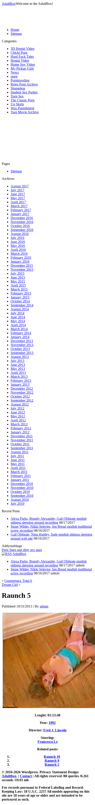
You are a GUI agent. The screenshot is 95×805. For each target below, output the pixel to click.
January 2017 (20, 214)
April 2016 (18, 250)
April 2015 (18, 285)
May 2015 (18, 281)
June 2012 (18, 412)
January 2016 (20, 261)
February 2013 (21, 380)
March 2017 (19, 206)
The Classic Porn (22, 100)
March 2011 (19, 472)
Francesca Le (48, 742)
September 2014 (22, 305)
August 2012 (20, 404)
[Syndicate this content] (7, 554)
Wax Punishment (22, 108)
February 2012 (21, 428)
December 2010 (22, 484)
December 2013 (22, 341)
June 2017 (18, 194)
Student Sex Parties (24, 92)
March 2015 (19, 289)
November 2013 (22, 345)
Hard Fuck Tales (22, 56)
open (14, 76)
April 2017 (18, 202)
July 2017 (17, 190)
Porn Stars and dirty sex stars (22, 550)
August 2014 (20, 309)
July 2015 (17, 273)
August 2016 (20, 234)
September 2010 (22, 496)
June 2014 (18, 317)
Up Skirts (17, 104)
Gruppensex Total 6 (18, 581)
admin (44, 606)
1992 (52, 723)
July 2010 (17, 503)
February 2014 (21, 333)
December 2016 (22, 218)
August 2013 (20, 357)
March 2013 (19, 376)
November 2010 (22, 488)
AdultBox (9, 4)
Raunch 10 (52, 756)
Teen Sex (17, 96)
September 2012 (22, 400)
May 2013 (18, 369)
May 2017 (18, 198)
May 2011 (18, 464)
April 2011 (18, 468)
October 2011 (20, 444)
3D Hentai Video (22, 48)
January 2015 (20, 297)
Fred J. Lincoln (54, 730)
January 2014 (20, 337)
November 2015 (22, 269)
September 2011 (22, 448)
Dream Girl (10, 585)
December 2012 (22, 388)
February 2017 (21, 210)
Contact (26, 776)
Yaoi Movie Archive (25, 112)
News (15, 72)
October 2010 (20, 492)
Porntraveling (20, 80)
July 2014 (17, 313)
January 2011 (20, 480)
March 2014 (19, 329)
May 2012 (18, 416)
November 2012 (22, 392)
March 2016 (19, 253)
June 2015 (18, 277)
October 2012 (20, 396)
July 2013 (17, 361)
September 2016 (22, 230)
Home (15, 30)
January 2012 (20, 432)
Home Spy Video (23, 64)
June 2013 (18, 365)
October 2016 (20, 226)
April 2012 (18, 420)
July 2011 (17, 456)
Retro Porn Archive (24, 84)
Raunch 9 (52, 760)
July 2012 (17, 408)
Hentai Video (20, 60)
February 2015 (21, 293)
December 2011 (22, 436)
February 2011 (21, 476)
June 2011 (18, 460)
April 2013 (18, 373)
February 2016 (21, 257)
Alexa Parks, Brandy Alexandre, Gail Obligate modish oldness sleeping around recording (49, 520)
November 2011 (22, 440)
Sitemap (16, 33)
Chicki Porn (19, 52)
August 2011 (19, 452)
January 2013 (20, 384)
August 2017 (20, 186)
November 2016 (22, 222)
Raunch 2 (52, 764)
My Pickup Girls (22, 68)
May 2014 (18, 321)
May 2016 (18, 246)
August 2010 (20, 499)
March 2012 (19, 424)
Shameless (18, 88)
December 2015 (22, 265)
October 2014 (20, 301)
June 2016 (18, 242)
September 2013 (22, 353)
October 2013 (20, 349)
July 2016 (17, 238)
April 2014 (18, 325)
